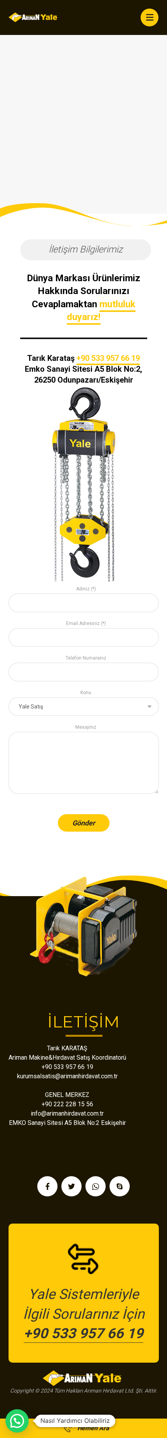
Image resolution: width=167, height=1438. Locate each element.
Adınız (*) (86, 589)
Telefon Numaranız (86, 658)
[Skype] (120, 1186)
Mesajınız (85, 727)
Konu (85, 692)
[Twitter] (71, 1186)
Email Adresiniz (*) (86, 623)
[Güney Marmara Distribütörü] (34, 17)
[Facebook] (47, 1186)
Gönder (83, 823)
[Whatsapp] (95, 1186)
